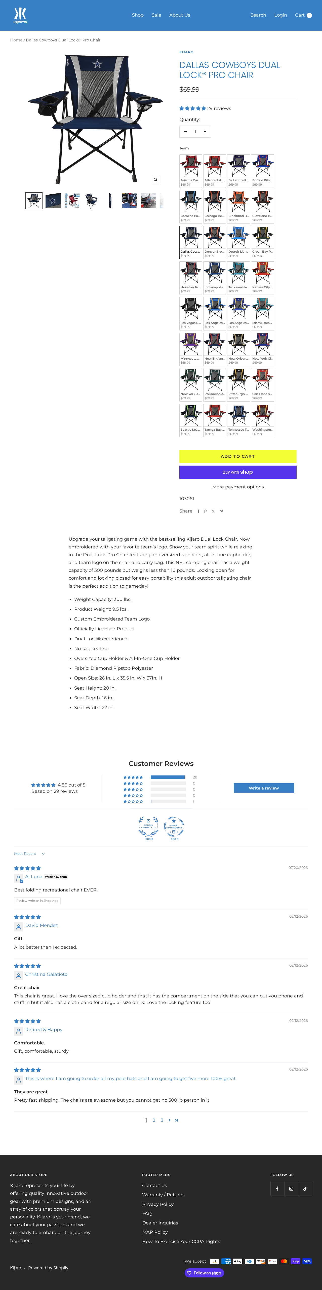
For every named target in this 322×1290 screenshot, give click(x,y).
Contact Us (154, 1185)
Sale (156, 15)
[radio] (190, 171)
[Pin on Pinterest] (205, 511)
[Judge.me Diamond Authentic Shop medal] (148, 827)
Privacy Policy (158, 1204)
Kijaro (186, 52)
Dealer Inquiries (160, 1223)
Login (280, 15)
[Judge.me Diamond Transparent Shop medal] (174, 827)
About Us (179, 15)
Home (16, 40)
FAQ (147, 1213)
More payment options (238, 487)
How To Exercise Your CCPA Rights (181, 1241)
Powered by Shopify (48, 1267)
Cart (302, 15)
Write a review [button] (264, 788)
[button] (193, 108)
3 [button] (162, 1120)
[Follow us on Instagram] (291, 1189)
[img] (27, 868)
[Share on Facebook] (198, 511)
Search (258, 15)
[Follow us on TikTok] (305, 1189)
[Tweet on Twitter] (213, 511)
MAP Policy (155, 1232)
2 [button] (154, 1120)
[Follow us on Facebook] (277, 1189)
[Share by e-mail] (221, 511)
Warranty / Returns (163, 1195)
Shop (138, 15)
